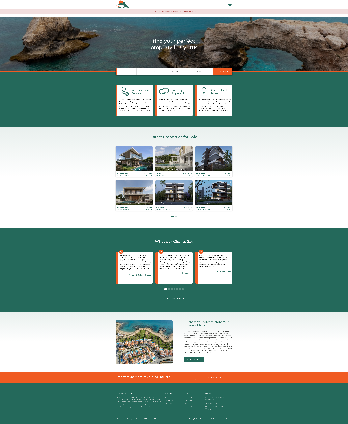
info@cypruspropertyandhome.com (216, 409)
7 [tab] (183, 289)
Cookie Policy (215, 419)
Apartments (169, 400)
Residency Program (191, 406)
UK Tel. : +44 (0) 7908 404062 (214, 406)
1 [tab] (172, 216)
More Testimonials (173, 298)
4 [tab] (174, 289)
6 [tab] (180, 289)
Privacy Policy (193, 419)
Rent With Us (189, 400)
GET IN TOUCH (213, 377)
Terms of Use (204, 419)
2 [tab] (176, 216)
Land (167, 406)
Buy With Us (189, 398)
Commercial (169, 403)
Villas (166, 398)
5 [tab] (177, 289)
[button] (127, 71)
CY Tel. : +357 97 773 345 (212, 403)
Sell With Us (189, 403)
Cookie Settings (226, 419)
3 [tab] (172, 289)
